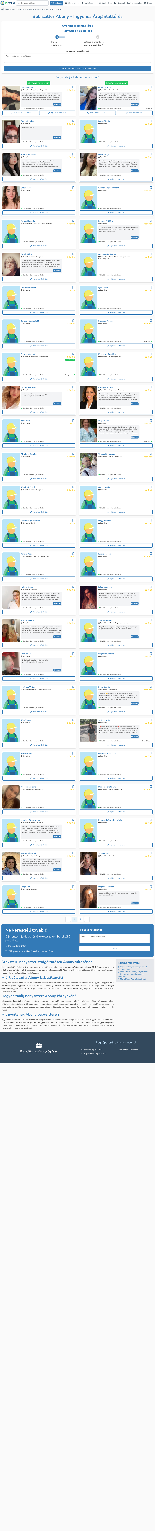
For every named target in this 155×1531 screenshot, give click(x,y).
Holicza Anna (27, 587)
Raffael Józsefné (28, 853)
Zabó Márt (25, 420)
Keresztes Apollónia (107, 354)
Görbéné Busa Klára (107, 753)
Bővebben (57, 104)
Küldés (115, 948)
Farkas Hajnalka (28, 221)
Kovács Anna (26, 554)
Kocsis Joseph (104, 554)
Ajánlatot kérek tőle (58, 113)
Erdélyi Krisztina (105, 387)
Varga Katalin (104, 420)
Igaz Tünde (103, 287)
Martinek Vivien (28, 687)
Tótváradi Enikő (28, 487)
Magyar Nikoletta (106, 886)
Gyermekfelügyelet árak (91, 1049)
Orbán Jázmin (104, 87)
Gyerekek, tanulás (15, 9)
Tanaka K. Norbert (106, 454)
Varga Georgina (105, 620)
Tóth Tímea (26, 720)
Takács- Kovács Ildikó (30, 321)
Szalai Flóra (26, 187)
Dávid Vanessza (105, 587)
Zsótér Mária (26, 254)
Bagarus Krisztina (106, 653)
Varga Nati (25, 886)
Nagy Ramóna (104, 520)
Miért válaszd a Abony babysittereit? (133, 972)
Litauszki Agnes (105, 321)
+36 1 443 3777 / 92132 (99, 113)
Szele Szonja (104, 687)
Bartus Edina (26, 753)
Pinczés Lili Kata (28, 620)
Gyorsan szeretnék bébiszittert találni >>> (77, 68)
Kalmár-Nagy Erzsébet (108, 187)
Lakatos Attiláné (105, 221)
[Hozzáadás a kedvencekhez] (73, 87)
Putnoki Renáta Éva (107, 787)
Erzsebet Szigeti (28, 354)
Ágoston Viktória (28, 787)
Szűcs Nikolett (104, 720)
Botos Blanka (104, 121)
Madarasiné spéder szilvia (110, 820)
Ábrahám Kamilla (29, 454)
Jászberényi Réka (28, 387)
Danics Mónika (27, 121)
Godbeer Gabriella (29, 287)
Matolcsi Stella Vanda (30, 820)
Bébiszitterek (33, 9)
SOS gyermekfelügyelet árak (93, 1053)
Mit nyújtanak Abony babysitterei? (133, 979)
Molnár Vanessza (28, 154)
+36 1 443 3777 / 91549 (21, 113)
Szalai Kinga (103, 853)
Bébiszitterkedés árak (128, 1049)
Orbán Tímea (27, 87)
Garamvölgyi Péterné (30, 520)
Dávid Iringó (103, 154)
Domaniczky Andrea (107, 254)
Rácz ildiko (26, 653)
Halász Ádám (104, 487)
